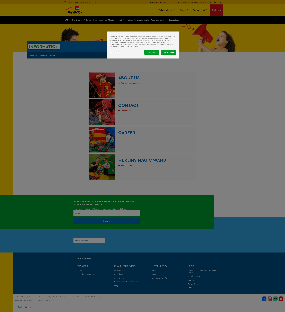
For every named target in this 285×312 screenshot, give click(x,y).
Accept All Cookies (168, 52)
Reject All (152, 52)
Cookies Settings (115, 52)
